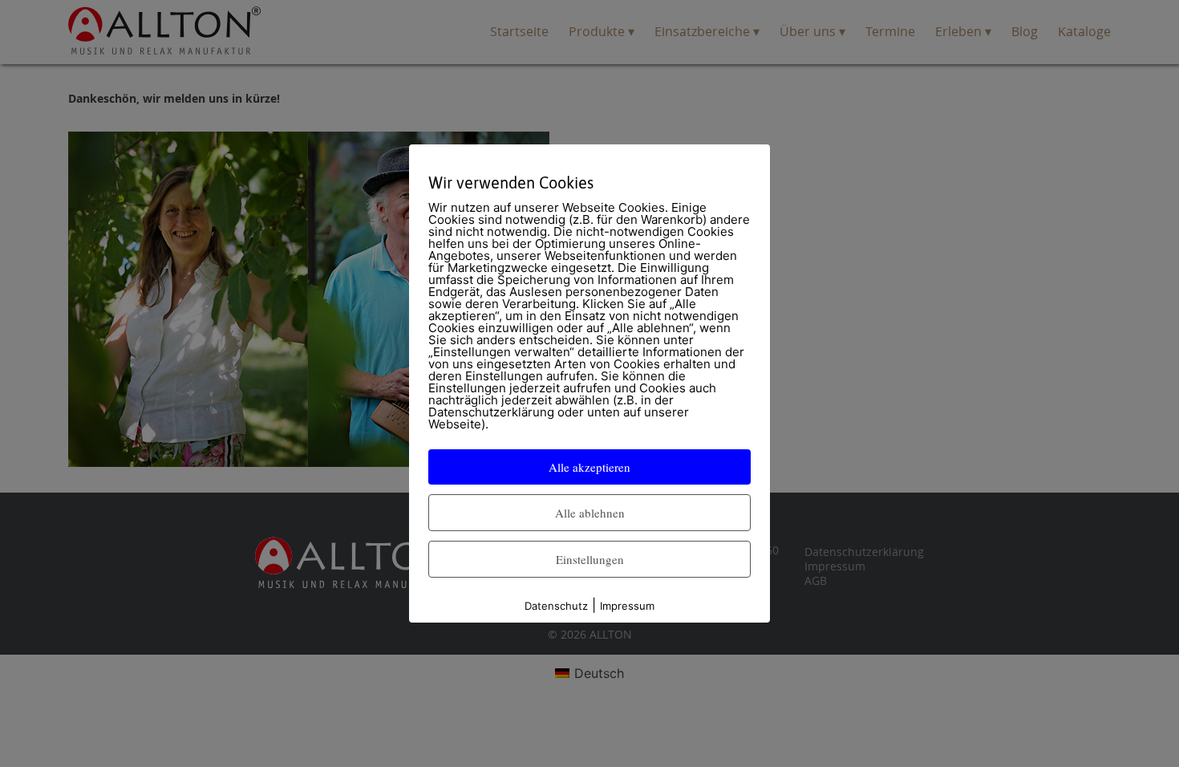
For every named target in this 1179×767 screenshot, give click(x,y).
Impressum (627, 605)
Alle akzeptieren (589, 467)
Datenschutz (556, 605)
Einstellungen (590, 559)
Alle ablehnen (590, 513)
